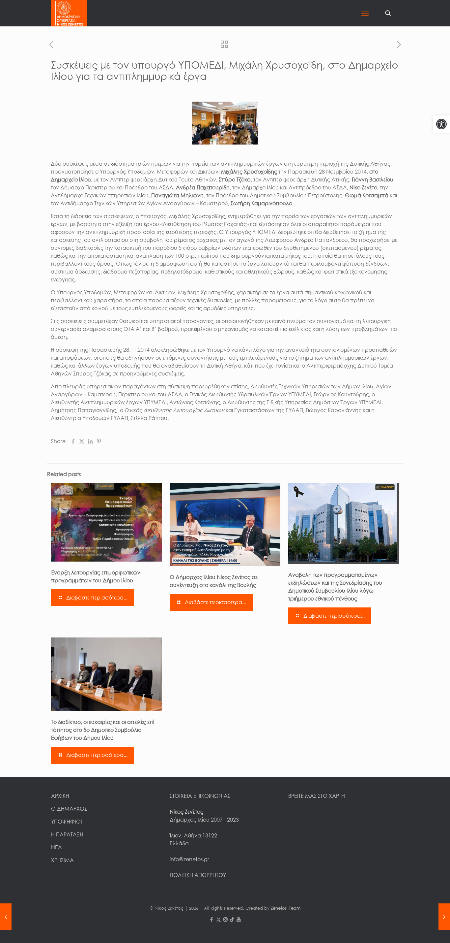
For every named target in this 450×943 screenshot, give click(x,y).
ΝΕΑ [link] (56, 847)
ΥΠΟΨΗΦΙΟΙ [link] (66, 821)
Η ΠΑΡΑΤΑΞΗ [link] (67, 834)
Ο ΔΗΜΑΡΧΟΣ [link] (69, 808)
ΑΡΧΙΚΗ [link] (60, 796)
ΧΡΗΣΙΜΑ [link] (62, 860)
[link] (441, 124)
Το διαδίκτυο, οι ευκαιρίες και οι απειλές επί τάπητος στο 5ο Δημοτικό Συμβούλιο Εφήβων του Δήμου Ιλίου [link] (102, 730)
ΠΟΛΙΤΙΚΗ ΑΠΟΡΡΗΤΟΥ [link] (198, 875)
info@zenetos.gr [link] (189, 859)
